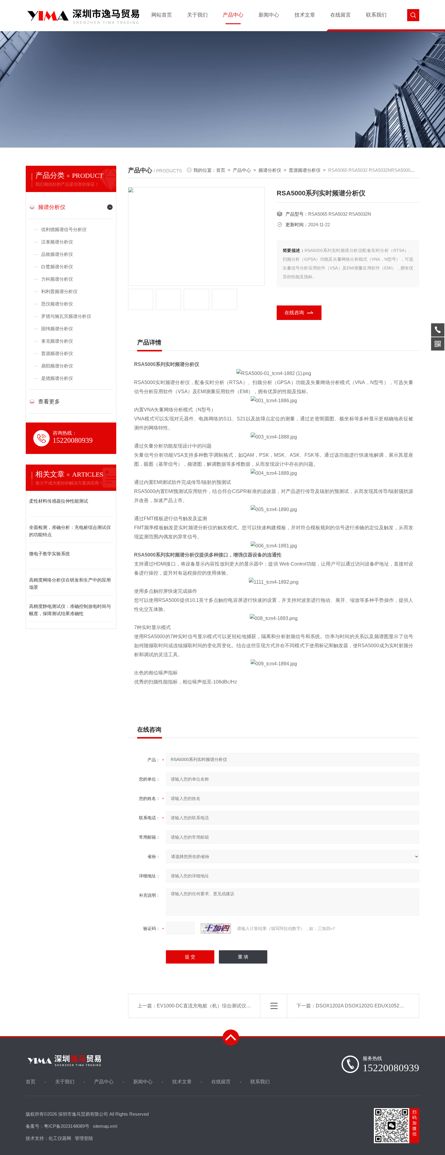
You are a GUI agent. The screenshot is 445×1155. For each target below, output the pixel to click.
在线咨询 (294, 312)
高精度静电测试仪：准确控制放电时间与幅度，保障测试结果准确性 (70, 610)
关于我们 (197, 15)
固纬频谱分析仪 (57, 328)
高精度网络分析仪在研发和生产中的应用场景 (70, 583)
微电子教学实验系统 (49, 553)
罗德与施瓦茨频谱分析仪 (66, 316)
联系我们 (376, 15)
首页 (220, 170)
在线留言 (340, 15)
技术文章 (305, 15)
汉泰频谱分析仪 (57, 241)
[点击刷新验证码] (216, 928)
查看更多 (49, 402)
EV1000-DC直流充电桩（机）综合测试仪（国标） (211, 1005)
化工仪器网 (59, 1138)
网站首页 (161, 15)
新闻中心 (269, 15)
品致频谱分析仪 (57, 254)
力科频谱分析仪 (57, 279)
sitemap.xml (105, 1126)
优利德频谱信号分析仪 (64, 229)
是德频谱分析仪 (57, 378)
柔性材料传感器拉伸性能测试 (58, 501)
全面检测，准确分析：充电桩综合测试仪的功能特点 (70, 531)
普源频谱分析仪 (57, 353)
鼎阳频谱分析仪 (57, 365)
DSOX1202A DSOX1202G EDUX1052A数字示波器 (371, 1005)
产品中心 (233, 15)
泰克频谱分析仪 (57, 341)
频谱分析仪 (51, 207)
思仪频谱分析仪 (57, 303)
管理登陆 (84, 1138)
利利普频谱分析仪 (59, 291)
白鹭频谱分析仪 (57, 266)
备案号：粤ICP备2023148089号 (57, 1126)
